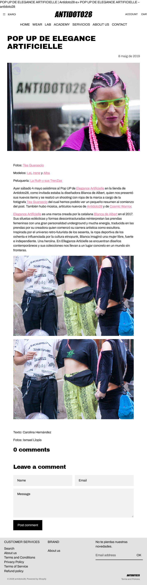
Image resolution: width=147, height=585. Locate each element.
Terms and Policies (130, 579)
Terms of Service (16, 566)
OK (139, 555)
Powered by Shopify (36, 579)
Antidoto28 (94, 206)
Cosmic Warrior (120, 206)
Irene (36, 173)
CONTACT (119, 24)
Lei (29, 173)
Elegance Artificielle (27, 214)
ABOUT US (101, 24)
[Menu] (4, 14)
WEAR (37, 24)
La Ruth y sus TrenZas (46, 180)
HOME (25, 24)
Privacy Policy (14, 562)
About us (10, 553)
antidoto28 (20, 579)
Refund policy (13, 571)
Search (9, 548)
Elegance (83, 188)
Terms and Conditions (19, 557)
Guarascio (36, 165)
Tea (25, 165)
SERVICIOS (81, 24)
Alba (46, 173)
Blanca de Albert (105, 214)
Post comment (28, 525)
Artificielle (97, 188)
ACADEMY (62, 24)
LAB (48, 24)
